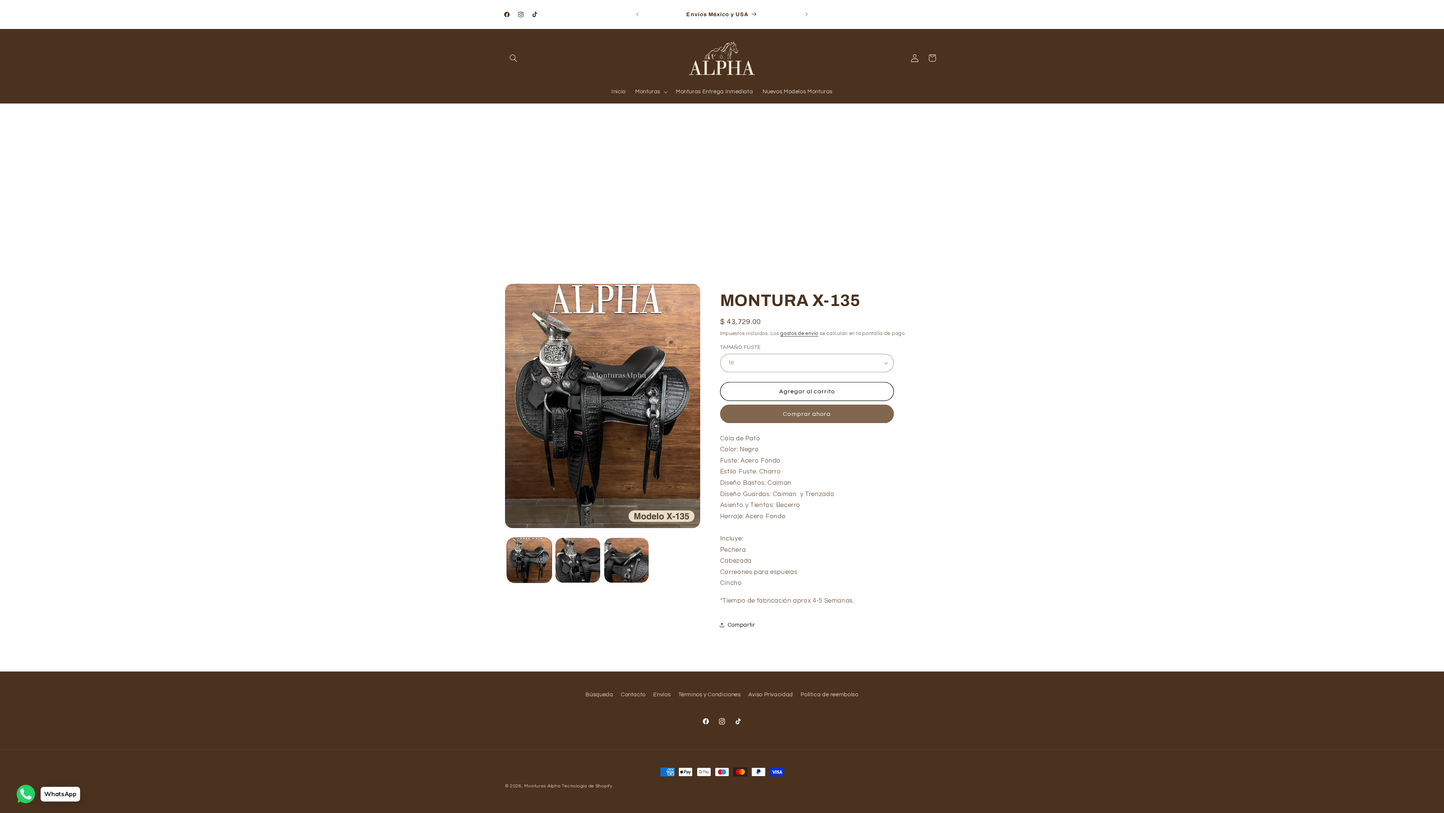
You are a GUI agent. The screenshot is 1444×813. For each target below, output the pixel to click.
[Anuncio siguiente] (806, 14)
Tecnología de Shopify (587, 786)
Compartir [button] (741, 625)
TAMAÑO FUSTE (740, 347)
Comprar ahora (807, 414)
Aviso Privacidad (770, 694)
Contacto (633, 694)
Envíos (661, 694)
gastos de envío (799, 333)
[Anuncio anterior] (637, 14)
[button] (513, 58)
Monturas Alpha (542, 786)
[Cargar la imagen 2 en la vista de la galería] (577, 560)
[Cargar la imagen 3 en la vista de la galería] (626, 560)
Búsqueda (599, 694)
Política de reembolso (829, 694)
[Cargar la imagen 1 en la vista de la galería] (529, 560)
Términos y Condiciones (709, 694)
